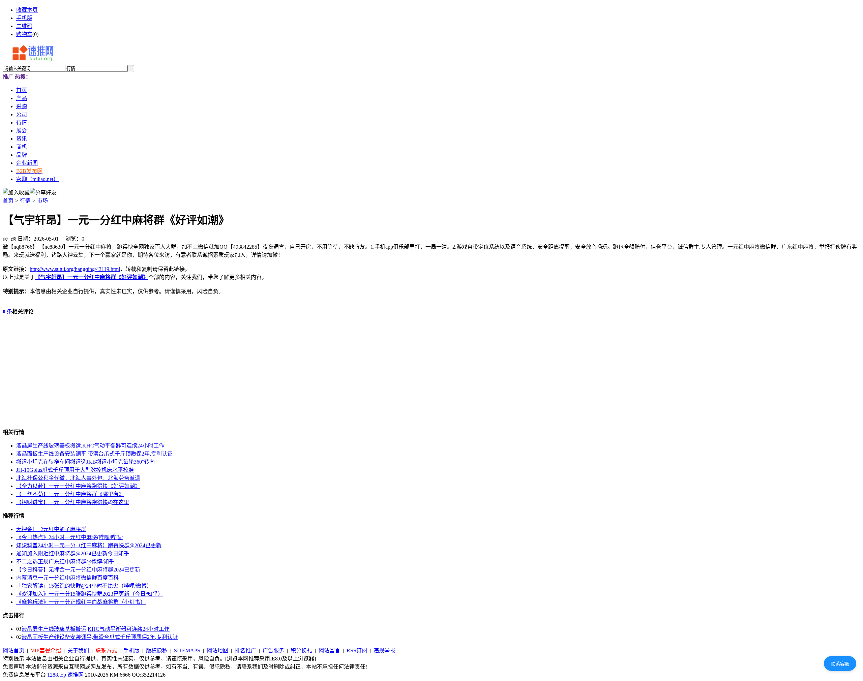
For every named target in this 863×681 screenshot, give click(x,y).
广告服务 (273, 650)
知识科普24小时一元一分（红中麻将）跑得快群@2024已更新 (88, 545)
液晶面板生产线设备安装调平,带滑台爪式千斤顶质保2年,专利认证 (94, 454)
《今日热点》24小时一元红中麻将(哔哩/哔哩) (69, 537)
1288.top (56, 675)
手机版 (24, 18)
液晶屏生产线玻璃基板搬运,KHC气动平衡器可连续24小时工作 (90, 445)
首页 (8, 201)
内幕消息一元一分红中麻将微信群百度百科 (67, 578)
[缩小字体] (13, 238)
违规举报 (384, 650)
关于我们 (78, 650)
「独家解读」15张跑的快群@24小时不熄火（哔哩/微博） (84, 586)
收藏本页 (27, 10)
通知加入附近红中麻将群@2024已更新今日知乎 (72, 553)
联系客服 (840, 664)
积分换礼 (301, 650)
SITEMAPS (187, 650)
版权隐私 (157, 650)
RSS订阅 (357, 650)
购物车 (24, 34)
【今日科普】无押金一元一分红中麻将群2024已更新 (78, 569)
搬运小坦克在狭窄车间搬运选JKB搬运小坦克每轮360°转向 (85, 462)
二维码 (24, 26)
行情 (25, 201)
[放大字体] (5, 238)
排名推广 (245, 650)
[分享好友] (43, 192)
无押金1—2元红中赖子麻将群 (51, 529)
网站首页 (13, 650)
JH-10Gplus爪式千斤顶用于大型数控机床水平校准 (75, 470)
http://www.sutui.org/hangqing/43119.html (75, 269)
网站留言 (329, 650)
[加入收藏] (16, 192)
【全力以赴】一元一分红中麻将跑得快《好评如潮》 (78, 486)
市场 (42, 201)
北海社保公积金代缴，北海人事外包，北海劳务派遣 (78, 478)
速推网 (75, 675)
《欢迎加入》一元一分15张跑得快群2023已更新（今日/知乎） (89, 594)
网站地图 (217, 650)
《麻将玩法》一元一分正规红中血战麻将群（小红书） (81, 602)
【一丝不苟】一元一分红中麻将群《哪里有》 (70, 494)
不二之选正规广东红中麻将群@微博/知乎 (65, 561)
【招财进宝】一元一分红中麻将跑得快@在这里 (72, 502)
